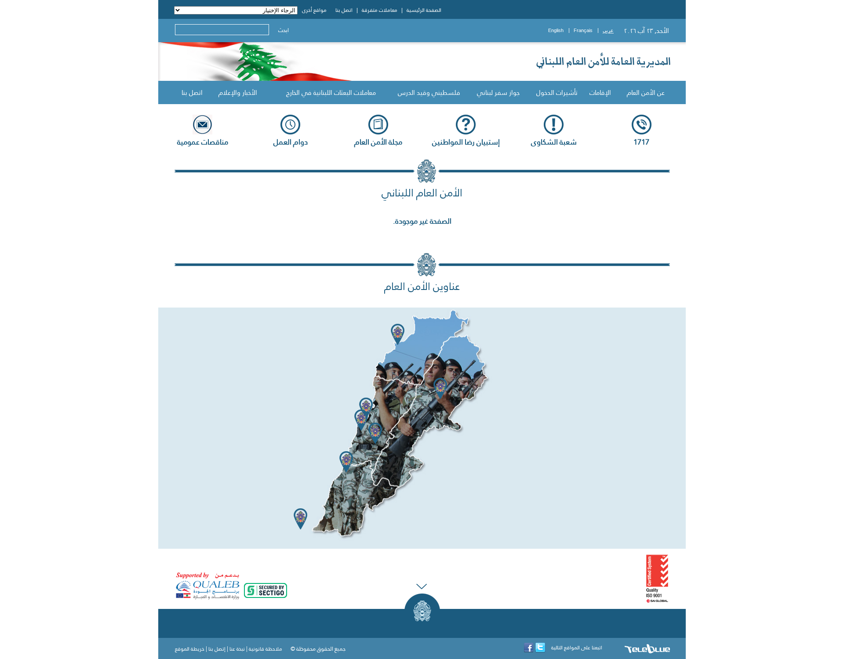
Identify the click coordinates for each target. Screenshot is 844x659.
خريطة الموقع (189, 649)
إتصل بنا (217, 649)
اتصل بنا (192, 92)
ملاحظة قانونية (265, 649)
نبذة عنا (237, 649)
